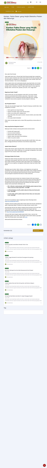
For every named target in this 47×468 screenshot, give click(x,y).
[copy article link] (41, 68)
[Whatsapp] (37, 2)
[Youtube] (40, 2)
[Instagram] (33, 2)
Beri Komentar (36, 230)
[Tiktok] (30, 2)
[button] (33, 68)
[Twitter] (28, 2)
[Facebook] (25, 2)
